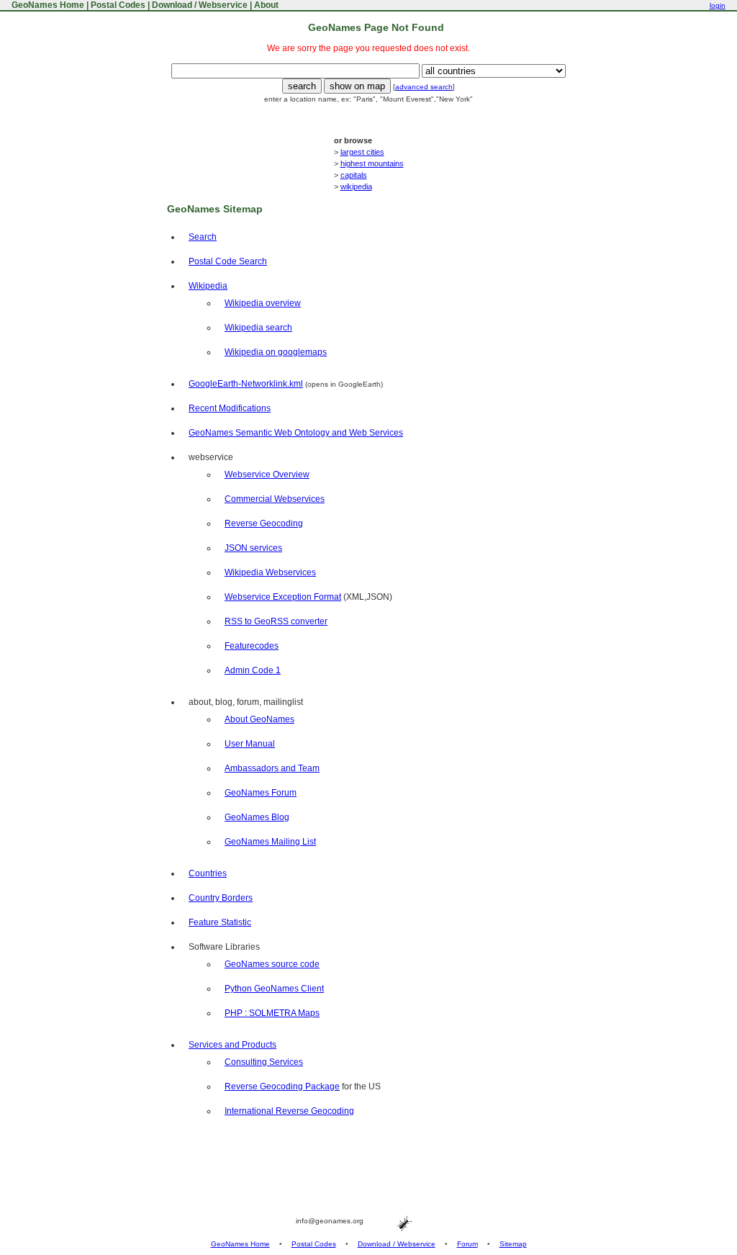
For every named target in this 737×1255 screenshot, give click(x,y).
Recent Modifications (230, 408)
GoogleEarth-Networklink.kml (246, 384)
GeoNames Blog (257, 817)
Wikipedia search (258, 328)
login (717, 5)
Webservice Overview (267, 474)
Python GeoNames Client (274, 989)
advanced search (424, 87)
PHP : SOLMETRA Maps (272, 1013)
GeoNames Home (46, 5)
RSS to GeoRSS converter (276, 621)
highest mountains (372, 163)
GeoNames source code (272, 964)
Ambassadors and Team (272, 768)
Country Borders (221, 898)
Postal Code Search (228, 261)
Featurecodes (252, 646)
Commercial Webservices (275, 499)
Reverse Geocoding (264, 523)
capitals (353, 175)
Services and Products (232, 1045)
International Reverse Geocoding (289, 1111)
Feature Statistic (220, 922)
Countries (208, 873)
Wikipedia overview (263, 303)
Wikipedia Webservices (270, 572)
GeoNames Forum (261, 793)
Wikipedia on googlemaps (276, 352)
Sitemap (513, 1244)
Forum (467, 1244)
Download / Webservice (200, 5)
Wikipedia (208, 286)
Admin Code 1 (253, 670)
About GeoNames (259, 719)
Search (203, 237)
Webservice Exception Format (283, 597)
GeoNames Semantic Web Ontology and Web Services (296, 433)
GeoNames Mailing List (270, 842)
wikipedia (356, 186)
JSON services (253, 548)
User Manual (250, 744)
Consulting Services (264, 1062)
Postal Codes (118, 5)
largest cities (362, 152)
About (266, 5)
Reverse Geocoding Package (282, 1086)
